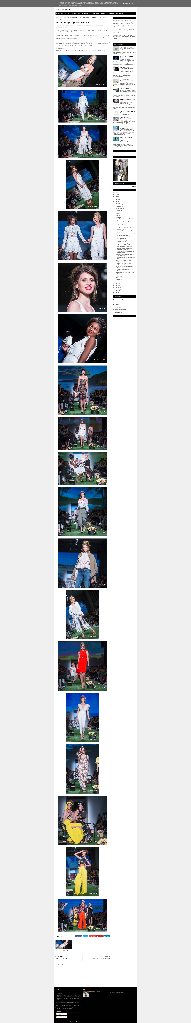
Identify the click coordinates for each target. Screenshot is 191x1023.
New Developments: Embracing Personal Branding (127, 89)
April (117, 217)
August (118, 210)
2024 (116, 196)
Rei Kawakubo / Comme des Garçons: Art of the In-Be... (124, 225)
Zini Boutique (101, 17)
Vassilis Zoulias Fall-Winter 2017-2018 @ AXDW (125, 255)
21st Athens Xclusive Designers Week (68, 17)
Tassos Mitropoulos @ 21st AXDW (125, 243)
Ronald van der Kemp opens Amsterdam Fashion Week (127, 100)
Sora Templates (64, 1021)
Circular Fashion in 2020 (126, 79)
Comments (60, 1016)
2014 (116, 285)
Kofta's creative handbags (126, 117)
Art (69, 13)
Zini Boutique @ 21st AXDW (63, 950)
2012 (116, 289)
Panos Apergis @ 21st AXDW (124, 246)
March (118, 276)
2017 (116, 203)
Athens (111, 13)
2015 (116, 283)
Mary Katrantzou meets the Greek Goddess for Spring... (125, 234)
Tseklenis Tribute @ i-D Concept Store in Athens (125, 240)
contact (115, 32)
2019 (116, 199)
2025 (116, 194)
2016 (116, 282)
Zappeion (94, 17)
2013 (116, 287)
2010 (116, 292)
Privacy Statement (118, 318)
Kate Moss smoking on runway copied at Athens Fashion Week (126, 69)
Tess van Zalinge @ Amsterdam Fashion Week (127, 127)
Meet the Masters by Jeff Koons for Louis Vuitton (125, 237)
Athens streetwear (120, 299)
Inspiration (104, 13)
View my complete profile (89, 1003)
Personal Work (119, 312)
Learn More (124, 3)
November (119, 204)
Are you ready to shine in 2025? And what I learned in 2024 (127, 139)
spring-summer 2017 (86, 17)
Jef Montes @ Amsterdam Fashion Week (127, 57)
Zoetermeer (119, 13)
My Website (59, 993)
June (117, 213)
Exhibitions (95, 13)
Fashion (63, 13)
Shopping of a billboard (126, 47)
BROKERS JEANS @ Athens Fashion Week (123, 264)
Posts (59, 1014)
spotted (117, 304)
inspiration (118, 307)
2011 (116, 290)
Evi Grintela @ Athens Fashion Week (124, 267)
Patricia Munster (95, 991)
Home (58, 13)
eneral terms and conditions (122, 36)
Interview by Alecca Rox (116, 992)
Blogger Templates (72, 1021)
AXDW (79, 17)
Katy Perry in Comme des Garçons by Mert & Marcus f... (125, 222)
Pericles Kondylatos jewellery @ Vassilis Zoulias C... (125, 252)
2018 (116, 201)
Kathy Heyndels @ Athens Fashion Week (125, 270)
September (119, 208)
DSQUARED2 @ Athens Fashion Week (125, 273)
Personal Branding (84, 13)
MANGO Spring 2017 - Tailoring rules (124, 231)
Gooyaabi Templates (87, 1021)
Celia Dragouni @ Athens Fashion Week (125, 258)
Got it (131, 3)
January (118, 279)
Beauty (74, 13)
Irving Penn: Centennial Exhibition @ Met (125, 219)
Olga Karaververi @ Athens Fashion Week (123, 261)
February (118, 277)
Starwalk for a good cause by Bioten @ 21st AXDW (124, 249)
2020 (116, 198)
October (118, 206)
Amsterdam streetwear (121, 309)
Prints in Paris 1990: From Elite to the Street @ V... (125, 228)
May (117, 215)
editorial (117, 302)
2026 (116, 192)
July (117, 212)
